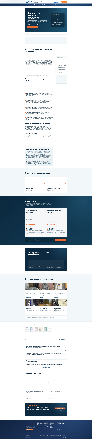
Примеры (47, 33)
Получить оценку (59, 82)
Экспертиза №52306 (57, 308)
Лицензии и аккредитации (46, 425)
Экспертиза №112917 (43, 308)
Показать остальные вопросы (46, 367)
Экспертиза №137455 (43, 292)
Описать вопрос (49, 235)
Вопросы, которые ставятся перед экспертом (62, 65)
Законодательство (52, 4)
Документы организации (39, 160)
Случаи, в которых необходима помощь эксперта (61, 59)
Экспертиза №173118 (29, 292)
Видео (51, 424)
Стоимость (36, 33)
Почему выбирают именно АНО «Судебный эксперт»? (61, 67)
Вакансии (45, 429)
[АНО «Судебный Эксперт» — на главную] (28, 1)
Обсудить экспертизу (29, 429)
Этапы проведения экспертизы (61, 69)
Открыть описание (28, 297)
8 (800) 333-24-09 (59, 410)
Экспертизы (35, 4)
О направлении (28, 33)
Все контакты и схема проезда (60, 431)
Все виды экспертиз (39, 423)
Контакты (56, 4)
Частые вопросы (60, 73)
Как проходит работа (41, 33)
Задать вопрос (64, 1)
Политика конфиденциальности (59, 437)
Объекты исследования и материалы (61, 61)
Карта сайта (52, 427)
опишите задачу (52, 317)
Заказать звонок (56, 2)
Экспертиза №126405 (29, 308)
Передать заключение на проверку (30, 235)
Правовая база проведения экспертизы (61, 63)
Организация (46, 4)
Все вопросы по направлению (63, 339)
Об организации (46, 423)
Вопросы (50, 33)
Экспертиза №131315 (57, 292)
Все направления (64, 373)
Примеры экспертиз (60, 72)
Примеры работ (41, 4)
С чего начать (32, 33)
